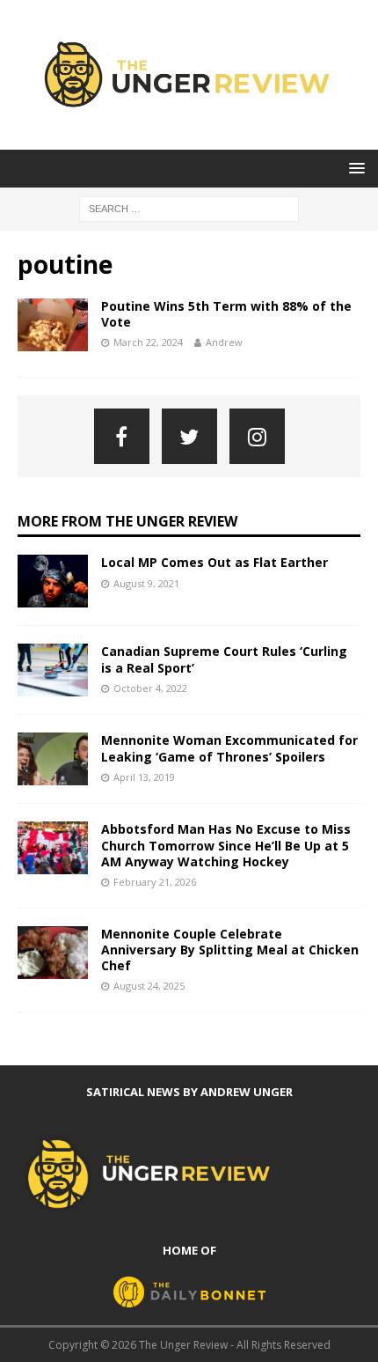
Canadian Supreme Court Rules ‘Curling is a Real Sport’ (224, 659)
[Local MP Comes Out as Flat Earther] (53, 581)
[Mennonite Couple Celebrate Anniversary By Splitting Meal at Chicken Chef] (53, 952)
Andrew (224, 342)
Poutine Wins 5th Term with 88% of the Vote (226, 314)
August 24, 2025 (149, 985)
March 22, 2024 (148, 342)
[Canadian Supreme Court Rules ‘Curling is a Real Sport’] (53, 670)
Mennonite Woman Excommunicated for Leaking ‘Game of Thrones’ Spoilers (229, 748)
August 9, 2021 (146, 583)
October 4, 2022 (150, 688)
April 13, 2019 (144, 777)
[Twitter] (189, 436)
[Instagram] (257, 436)
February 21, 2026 (154, 881)
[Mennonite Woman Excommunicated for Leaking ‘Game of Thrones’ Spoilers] (53, 759)
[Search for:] (189, 208)
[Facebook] (121, 436)
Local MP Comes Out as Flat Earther (214, 562)
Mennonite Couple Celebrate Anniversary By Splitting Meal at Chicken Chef (230, 949)
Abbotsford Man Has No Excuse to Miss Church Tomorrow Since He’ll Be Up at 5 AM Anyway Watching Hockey (226, 845)
